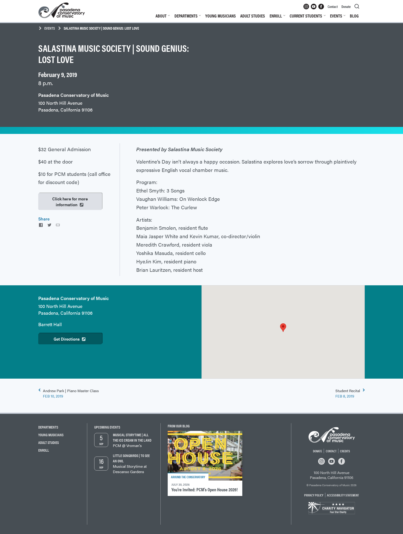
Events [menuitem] (336, 15)
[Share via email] (57, 224)
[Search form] (356, 6)
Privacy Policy (313, 495)
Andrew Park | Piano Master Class (71, 393)
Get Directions (67, 339)
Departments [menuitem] (186, 15)
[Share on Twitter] (49, 224)
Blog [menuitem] (354, 15)
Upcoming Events (107, 427)
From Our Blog (179, 426)
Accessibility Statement (343, 495)
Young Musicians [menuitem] (220, 15)
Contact (331, 451)
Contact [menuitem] (333, 6)
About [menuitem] (161, 15)
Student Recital (347, 393)
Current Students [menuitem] (306, 15)
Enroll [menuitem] (276, 15)
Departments (48, 427)
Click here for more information (70, 201)
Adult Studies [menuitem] (252, 15)
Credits (345, 451)
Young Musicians (50, 434)
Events (49, 28)
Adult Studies (48, 442)
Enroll (43, 450)
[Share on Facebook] (40, 224)
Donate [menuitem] (346, 6)
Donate (317, 451)
